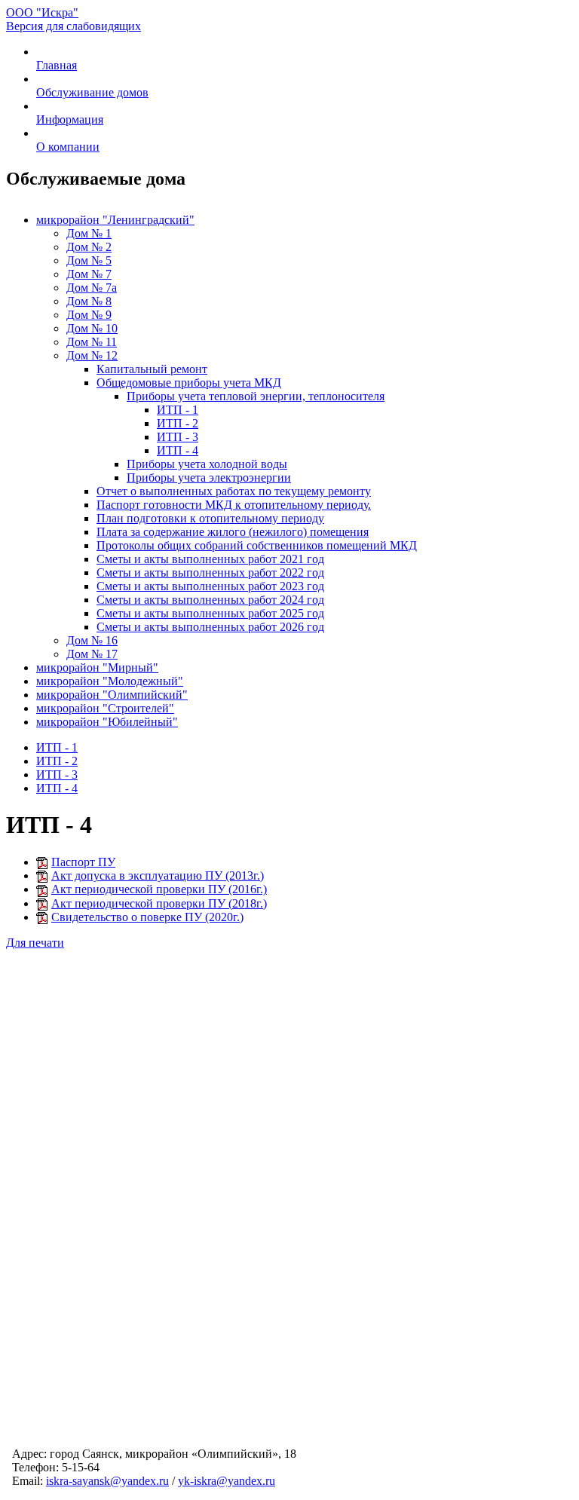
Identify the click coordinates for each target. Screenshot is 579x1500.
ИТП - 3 (177, 436)
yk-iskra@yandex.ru (226, 1480)
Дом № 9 (89, 314)
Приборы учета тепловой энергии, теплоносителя (255, 396)
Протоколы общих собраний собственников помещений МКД (256, 545)
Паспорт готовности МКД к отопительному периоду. (233, 504)
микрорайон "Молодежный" (109, 681)
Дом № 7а (91, 287)
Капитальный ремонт (151, 369)
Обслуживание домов (92, 92)
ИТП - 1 (177, 409)
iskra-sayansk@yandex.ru (107, 1480)
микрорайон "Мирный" (97, 667)
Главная (56, 65)
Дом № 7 (89, 274)
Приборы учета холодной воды (207, 464)
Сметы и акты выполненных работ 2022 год (210, 572)
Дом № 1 (89, 233)
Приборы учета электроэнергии (209, 477)
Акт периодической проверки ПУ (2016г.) (159, 889)
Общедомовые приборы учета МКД (188, 382)
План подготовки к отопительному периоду (210, 518)
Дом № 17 (92, 653)
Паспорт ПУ (83, 862)
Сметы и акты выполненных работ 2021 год (210, 559)
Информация (69, 119)
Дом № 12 (92, 355)
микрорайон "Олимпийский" (112, 694)
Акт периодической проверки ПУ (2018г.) (159, 903)
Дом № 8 (89, 301)
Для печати (35, 942)
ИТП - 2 (177, 423)
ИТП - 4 (177, 450)
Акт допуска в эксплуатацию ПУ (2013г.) (157, 875)
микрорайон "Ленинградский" (115, 219)
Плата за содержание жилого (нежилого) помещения (232, 531)
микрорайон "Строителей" (105, 708)
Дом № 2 (89, 246)
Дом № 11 (91, 341)
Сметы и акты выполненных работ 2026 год (210, 626)
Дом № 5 (89, 260)
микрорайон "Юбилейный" (107, 721)
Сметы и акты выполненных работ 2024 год (210, 599)
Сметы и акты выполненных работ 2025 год (210, 613)
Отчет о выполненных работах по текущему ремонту (233, 491)
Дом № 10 (92, 328)
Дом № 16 (92, 640)
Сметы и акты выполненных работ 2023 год (210, 586)
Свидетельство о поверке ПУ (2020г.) (147, 917)
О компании (68, 146)
